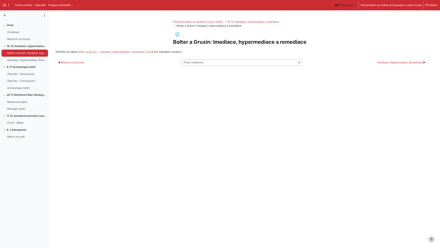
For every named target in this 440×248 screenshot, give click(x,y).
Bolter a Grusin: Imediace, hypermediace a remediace (26, 53)
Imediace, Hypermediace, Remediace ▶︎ (401, 62)
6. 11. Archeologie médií (21, 67)
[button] (345, 5)
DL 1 (6, 5)
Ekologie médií (16, 108)
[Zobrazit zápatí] (431, 239)
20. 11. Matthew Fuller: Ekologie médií (26, 94)
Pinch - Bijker (15, 122)
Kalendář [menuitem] (40, 5)
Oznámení (13, 32)
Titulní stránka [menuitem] (23, 5)
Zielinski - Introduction (21, 74)
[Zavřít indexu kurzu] (5, 15)
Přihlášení (431, 5)
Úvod (10, 25)
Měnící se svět (16, 136)
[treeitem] (24, 32)
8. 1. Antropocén (16, 129)
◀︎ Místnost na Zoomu (71, 62)
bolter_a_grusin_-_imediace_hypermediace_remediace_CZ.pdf (115, 51)
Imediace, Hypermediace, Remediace (26, 60)
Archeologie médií (18, 88)
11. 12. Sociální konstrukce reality (26, 115)
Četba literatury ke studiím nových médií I (198, 21)
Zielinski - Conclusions (21, 80)
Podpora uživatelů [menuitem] (59, 5)
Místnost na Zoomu (18, 39)
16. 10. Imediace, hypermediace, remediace (26, 46)
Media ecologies (17, 102)
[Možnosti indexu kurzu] (44, 15)
